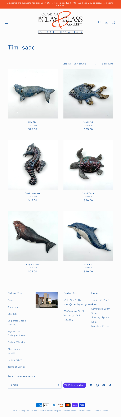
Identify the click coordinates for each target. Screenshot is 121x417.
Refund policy (70, 410)
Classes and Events (14, 351)
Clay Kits (12, 313)
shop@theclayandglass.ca (79, 304)
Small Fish (88, 122)
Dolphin (88, 264)
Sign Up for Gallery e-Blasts (16, 333)
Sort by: (67, 63)
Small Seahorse (32, 193)
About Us (13, 307)
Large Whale (32, 264)
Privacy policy (85, 410)
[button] (6, 22)
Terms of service (101, 410)
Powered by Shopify (52, 410)
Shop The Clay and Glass (32, 410)
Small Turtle (88, 193)
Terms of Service (17, 366)
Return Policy (15, 359)
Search (11, 300)
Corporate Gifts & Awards (17, 322)
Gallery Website (16, 342)
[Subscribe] (58, 384)
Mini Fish (32, 122)
